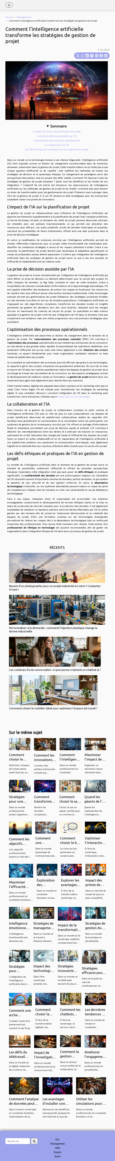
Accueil (9, 17)
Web (57, 1147)
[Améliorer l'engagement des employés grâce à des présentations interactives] (95, 1041)
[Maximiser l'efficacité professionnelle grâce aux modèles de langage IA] (21, 870)
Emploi (57, 1152)
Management (24, 17)
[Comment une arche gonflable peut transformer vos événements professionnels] (20, 999)
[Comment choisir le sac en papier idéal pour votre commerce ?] (70, 785)
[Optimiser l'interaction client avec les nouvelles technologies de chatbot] (95, 827)
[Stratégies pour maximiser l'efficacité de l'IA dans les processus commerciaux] (19, 955)
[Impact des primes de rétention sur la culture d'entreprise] (95, 869)
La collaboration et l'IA (56, 144)
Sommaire (58, 126)
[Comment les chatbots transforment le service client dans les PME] (70, 998)
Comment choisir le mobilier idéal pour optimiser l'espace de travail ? (53, 708)
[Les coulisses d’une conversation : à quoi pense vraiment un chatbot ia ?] (55, 652)
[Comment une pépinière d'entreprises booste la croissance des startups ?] (45, 827)
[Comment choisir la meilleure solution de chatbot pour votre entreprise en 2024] (45, 998)
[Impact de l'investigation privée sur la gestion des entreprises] (45, 1041)
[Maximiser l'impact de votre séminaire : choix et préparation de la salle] (95, 743)
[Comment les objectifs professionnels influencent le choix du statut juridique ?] (20, 827)
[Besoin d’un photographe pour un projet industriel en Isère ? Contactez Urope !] (57, 568)
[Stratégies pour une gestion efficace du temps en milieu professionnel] (20, 785)
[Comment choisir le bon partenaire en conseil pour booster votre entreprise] (70, 827)
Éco (58, 1139)
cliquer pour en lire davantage (73, 396)
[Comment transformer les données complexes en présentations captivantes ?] (45, 785)
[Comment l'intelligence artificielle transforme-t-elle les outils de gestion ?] (70, 743)
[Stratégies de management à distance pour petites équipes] (43, 912)
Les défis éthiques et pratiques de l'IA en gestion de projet (56, 149)
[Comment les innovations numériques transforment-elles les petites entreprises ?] (45, 744)
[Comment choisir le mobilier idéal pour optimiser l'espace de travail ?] (53, 690)
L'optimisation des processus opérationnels (56, 140)
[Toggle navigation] (9, 4)
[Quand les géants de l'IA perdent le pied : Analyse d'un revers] (95, 785)
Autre (57, 1156)
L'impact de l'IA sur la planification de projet (57, 131)
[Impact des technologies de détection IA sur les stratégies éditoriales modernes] (44, 955)
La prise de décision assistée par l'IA (57, 135)
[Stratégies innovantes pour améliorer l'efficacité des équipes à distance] (68, 955)
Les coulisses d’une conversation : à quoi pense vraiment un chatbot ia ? (55, 669)
